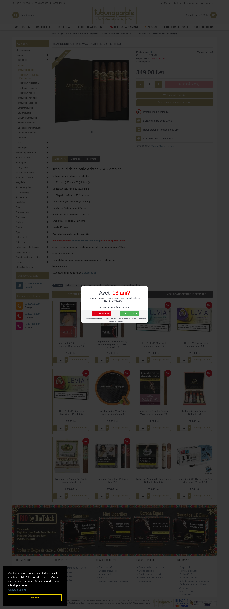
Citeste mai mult (17, 589)
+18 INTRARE (129, 313)
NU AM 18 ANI (101, 313)
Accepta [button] (35, 597)
